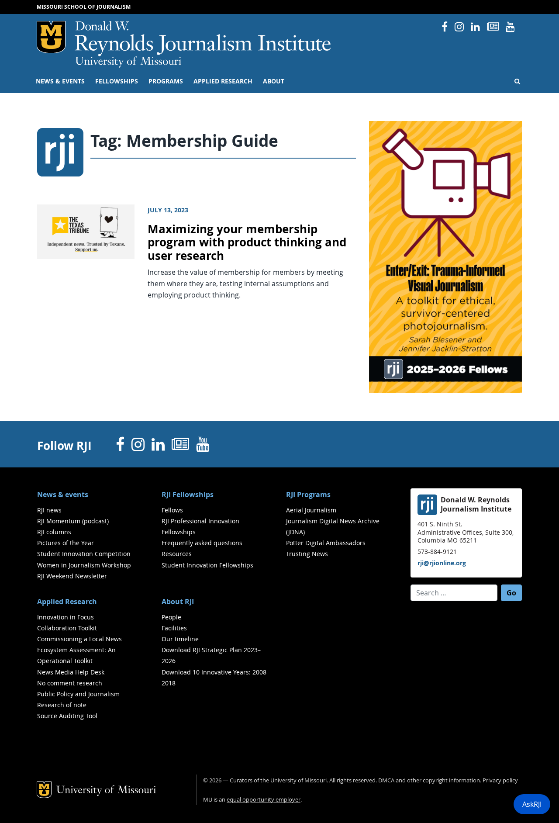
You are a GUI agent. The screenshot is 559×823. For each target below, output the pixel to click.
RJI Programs (308, 494)
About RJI (178, 601)
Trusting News (307, 554)
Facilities (174, 628)
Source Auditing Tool (67, 716)
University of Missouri (128, 62)
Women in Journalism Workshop (84, 565)
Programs (165, 81)
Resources (177, 554)
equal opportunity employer (263, 799)
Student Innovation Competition (84, 554)
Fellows (172, 510)
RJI (203, 38)
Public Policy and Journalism (78, 694)
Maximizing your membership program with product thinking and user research (247, 242)
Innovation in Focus (65, 617)
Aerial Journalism (311, 510)
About (273, 81)
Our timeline (180, 639)
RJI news (49, 510)
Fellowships (116, 81)
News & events (60, 81)
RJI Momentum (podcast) (73, 521)
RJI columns (54, 532)
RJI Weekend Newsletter (72, 576)
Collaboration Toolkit (67, 628)
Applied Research (222, 81)
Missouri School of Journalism (84, 6)
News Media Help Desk (70, 672)
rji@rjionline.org (442, 563)
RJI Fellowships (188, 494)
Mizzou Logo (51, 37)
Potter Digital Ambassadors (326, 543)
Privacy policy (500, 780)
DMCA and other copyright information (429, 780)
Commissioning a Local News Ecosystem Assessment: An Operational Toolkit (79, 650)
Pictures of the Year (65, 543)
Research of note (61, 705)
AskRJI (532, 804)
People (171, 617)
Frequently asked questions (202, 543)
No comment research (69, 683)
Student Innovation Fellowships (207, 565)
